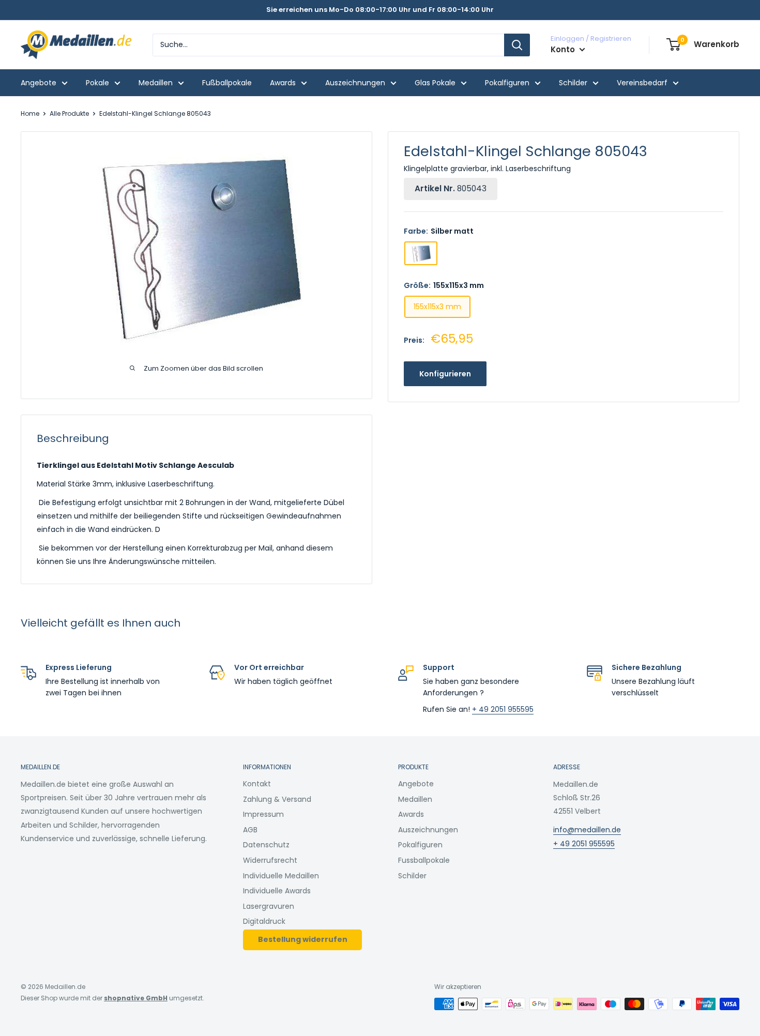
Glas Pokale (435, 83)
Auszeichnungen (355, 83)
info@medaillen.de (587, 830)
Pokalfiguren (507, 83)
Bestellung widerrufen (302, 939)
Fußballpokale (227, 83)
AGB (250, 830)
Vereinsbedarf (642, 83)
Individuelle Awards (277, 891)
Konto (564, 49)
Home (30, 113)
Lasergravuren (268, 906)
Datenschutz (266, 845)
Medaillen (156, 83)
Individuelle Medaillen (281, 876)
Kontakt (257, 784)
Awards (283, 83)
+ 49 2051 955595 (503, 709)
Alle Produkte (69, 113)
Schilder (573, 83)
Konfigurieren (445, 374)
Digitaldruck (264, 921)
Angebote (38, 83)
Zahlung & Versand (277, 799)
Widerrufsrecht (270, 860)
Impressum (263, 814)
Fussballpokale (424, 860)
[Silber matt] (420, 253)
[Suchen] (517, 45)
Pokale (97, 83)
